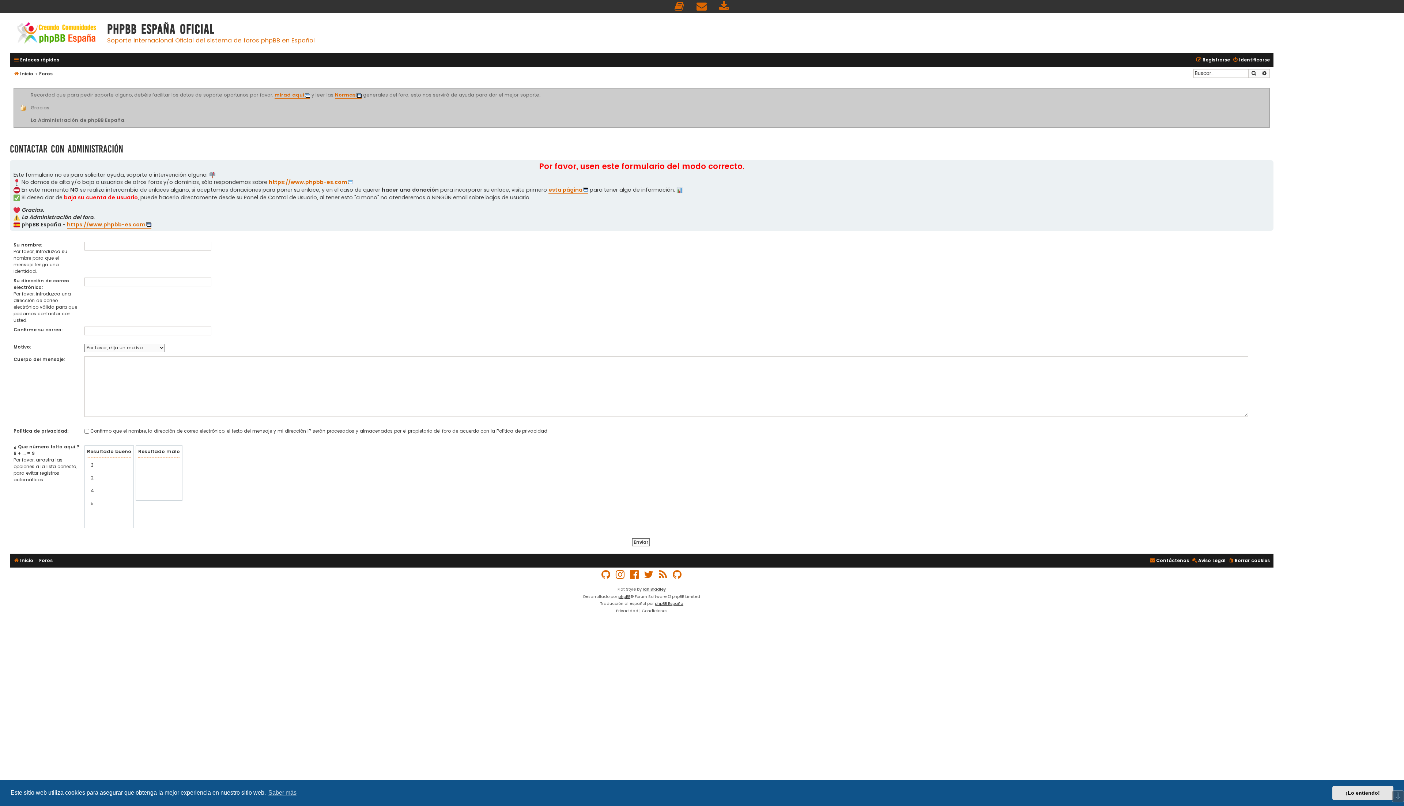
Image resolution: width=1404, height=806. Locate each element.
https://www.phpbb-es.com (308, 182)
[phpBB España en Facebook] (634, 574)
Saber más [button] (282, 793)
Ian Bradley (654, 589)
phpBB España (669, 603)
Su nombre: (28, 245)
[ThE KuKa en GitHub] (677, 574)
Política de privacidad (522, 431)
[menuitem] (679, 6)
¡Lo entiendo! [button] (1363, 793)
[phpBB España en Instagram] (620, 574)
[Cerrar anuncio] (1268, 89)
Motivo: (22, 347)
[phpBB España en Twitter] (649, 574)
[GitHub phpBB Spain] (606, 574)
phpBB (624, 596)
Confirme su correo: (38, 330)
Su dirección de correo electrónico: (41, 284)
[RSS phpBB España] (663, 574)
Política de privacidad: (41, 431)
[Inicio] (57, 33)
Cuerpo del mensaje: (39, 359)
